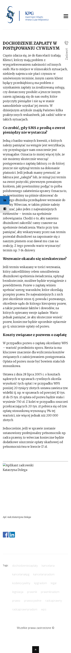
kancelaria (48, 565)
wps (43, 609)
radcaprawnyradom (24, 609)
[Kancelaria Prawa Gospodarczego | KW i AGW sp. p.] (27, 24)
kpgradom (40, 583)
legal (53, 583)
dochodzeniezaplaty (25, 565)
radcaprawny (53, 600)
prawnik (32, 592)
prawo (16, 600)
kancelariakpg (20, 574)
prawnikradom (50, 592)
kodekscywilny (21, 583)
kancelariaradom (44, 574)
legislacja (17, 592)
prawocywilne (32, 600)
